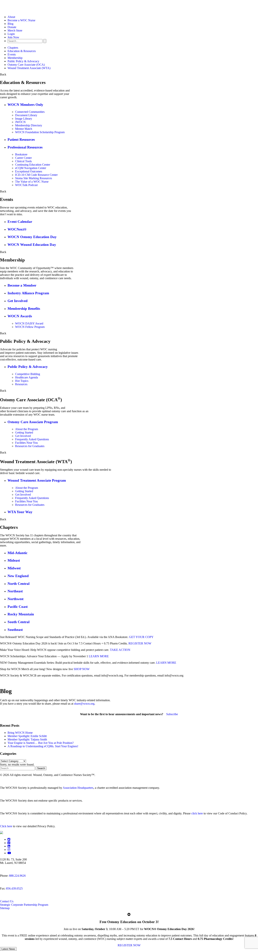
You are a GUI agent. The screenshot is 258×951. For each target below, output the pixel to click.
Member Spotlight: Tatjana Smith (27, 739)
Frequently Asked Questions (32, 439)
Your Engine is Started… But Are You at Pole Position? (41, 742)
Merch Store (15, 30)
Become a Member (22, 285)
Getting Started (24, 432)
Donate (12, 27)
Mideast (14, 560)
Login (11, 33)
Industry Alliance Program (28, 293)
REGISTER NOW (139, 643)
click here (197, 813)
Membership (15, 57)
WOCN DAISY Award (29, 323)
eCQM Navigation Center (30, 168)
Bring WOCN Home (20, 732)
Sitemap (5, 908)
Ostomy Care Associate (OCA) (26, 64)
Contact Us (6, 901)
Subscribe (172, 714)
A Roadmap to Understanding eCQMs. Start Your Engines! (43, 746)
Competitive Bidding (27, 374)
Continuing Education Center (32, 164)
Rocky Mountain (21, 614)
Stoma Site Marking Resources (33, 178)
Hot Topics (21, 380)
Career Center (23, 157)
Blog (10, 23)
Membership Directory (28, 125)
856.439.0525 (14, 888)
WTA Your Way (20, 512)
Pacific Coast (18, 607)
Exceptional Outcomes (28, 171)
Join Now (13, 37)
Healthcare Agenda (26, 377)
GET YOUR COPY (141, 637)
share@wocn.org (84, 703)
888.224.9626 (17, 875)
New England (18, 576)
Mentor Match (23, 128)
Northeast (15, 591)
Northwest (15, 599)
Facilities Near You (26, 442)
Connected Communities (30, 111)
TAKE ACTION (120, 649)
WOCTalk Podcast (26, 185)
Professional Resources (25, 147)
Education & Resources (22, 51)
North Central (18, 584)
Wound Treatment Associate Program (37, 480)
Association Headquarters (78, 787)
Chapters (13, 47)
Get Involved (18, 301)
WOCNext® (17, 229)
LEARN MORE (99, 656)
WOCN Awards (20, 316)
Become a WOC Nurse (21, 20)
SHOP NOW (82, 669)
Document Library (26, 115)
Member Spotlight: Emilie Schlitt (27, 736)
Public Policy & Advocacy (23, 61)
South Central (18, 622)
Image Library (23, 118)
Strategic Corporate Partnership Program (24, 904)
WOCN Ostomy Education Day (32, 237)
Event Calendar (20, 222)
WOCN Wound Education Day (32, 245)
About (11, 16)
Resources (21, 384)
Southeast (15, 630)
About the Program (26, 429)
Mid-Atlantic (17, 553)
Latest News (8, 949)
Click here (6, 826)
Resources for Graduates (29, 446)
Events (12, 54)
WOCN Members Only (25, 105)
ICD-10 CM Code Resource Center (36, 174)
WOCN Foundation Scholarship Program (40, 132)
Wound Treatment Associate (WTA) (29, 68)
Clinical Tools (23, 161)
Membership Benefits (24, 309)
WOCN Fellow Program (30, 326)
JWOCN (20, 122)
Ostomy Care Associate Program (33, 422)
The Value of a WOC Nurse (32, 181)
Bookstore (21, 154)
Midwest (14, 568)
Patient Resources (21, 139)
